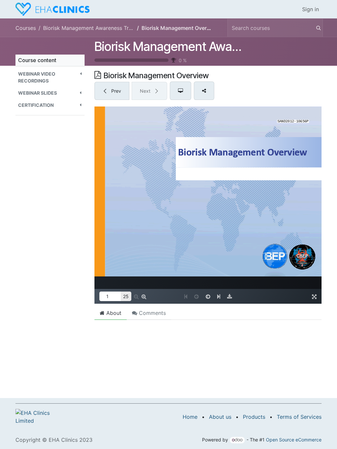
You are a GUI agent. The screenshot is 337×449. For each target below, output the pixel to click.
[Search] (315, 28)
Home (190, 417)
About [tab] (113, 313)
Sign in (310, 9)
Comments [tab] (151, 313)
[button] (50, 77)
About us (220, 417)
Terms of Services (299, 417)
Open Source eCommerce (294, 439)
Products (254, 417)
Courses (25, 28)
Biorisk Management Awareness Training (204, 46)
